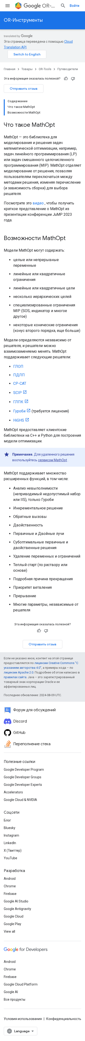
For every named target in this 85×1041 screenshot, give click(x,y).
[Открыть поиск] (63, 5)
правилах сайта (15, 677)
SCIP (17, 392)
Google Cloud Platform (21, 984)
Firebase (10, 894)
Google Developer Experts (23, 785)
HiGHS (18, 420)
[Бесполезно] (72, 78)
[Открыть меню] (7, 5)
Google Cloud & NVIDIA (20, 800)
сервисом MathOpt (52, 460)
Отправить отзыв (24, 88)
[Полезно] (65, 78)
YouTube (10, 858)
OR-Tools (49, 6)
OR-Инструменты (23, 20)
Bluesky (9, 828)
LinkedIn (10, 843)
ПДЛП (19, 375)
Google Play (12, 924)
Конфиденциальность (63, 1019)
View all (9, 931)
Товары (27, 69)
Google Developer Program (24, 769)
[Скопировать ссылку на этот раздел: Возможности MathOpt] (70, 238)
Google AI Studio (16, 901)
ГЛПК (18, 402)
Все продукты (14, 999)
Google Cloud (13, 916)
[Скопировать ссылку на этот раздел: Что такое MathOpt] (59, 125)
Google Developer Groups (22, 777)
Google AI (11, 992)
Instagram (11, 835)
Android (10, 878)
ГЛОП (18, 366)
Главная (9, 69)
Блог (7, 820)
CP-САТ (19, 383)
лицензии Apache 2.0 (18, 672)
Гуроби (19, 411)
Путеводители (67, 69)
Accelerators (13, 792)
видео (38, 203)
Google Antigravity (17, 909)
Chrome (10, 886)
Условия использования (23, 1019)
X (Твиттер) (12, 850)
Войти (74, 6)
